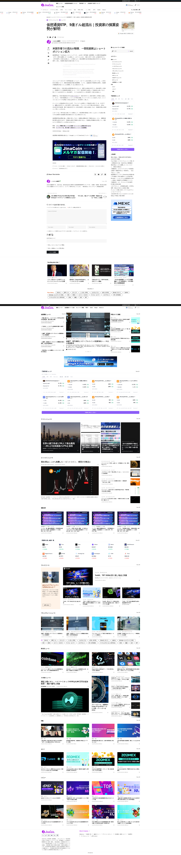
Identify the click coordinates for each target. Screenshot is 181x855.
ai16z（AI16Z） (106, 292)
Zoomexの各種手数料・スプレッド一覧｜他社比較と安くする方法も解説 (120, 329)
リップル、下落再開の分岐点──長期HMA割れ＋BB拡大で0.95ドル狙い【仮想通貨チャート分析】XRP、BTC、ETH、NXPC (128, 530)
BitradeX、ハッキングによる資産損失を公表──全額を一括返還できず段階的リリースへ (77, 669)
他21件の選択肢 (114, 126)
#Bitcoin (65, 71)
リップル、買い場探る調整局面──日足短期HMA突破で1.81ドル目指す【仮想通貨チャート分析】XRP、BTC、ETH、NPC (52, 530)
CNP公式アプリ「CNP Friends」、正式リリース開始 (101, 280)
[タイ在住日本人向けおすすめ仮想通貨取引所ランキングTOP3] (52, 812)
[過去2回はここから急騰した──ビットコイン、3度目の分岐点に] (70, 480)
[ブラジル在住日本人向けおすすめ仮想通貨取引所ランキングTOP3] (77, 812)
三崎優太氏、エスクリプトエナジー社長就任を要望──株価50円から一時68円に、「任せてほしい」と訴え (122, 170)
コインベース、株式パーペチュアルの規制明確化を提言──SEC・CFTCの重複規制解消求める (52, 669)
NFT (86, 297)
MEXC (74, 295)
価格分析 (43, 508)
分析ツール (66, 292)
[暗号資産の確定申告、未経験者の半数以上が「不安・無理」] (77, 730)
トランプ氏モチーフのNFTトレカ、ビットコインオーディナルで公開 (56, 280)
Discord (104, 9)
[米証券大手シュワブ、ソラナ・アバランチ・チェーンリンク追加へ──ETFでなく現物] (135, 679)
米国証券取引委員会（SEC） (81, 166)
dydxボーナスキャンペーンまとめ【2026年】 (51, 798)
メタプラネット (106, 295)
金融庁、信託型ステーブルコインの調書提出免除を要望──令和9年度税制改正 (77, 634)
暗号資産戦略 (43, 686)
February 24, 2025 (85, 77)
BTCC (62, 9)
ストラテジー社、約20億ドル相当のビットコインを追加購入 (71, 127)
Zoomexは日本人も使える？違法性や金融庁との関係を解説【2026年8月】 (120, 320)
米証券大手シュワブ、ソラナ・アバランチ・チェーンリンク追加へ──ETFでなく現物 (120, 678)
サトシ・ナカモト (68, 9)
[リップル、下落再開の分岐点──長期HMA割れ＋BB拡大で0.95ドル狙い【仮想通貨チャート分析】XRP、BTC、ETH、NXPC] (128, 518)
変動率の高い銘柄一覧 (48, 540)
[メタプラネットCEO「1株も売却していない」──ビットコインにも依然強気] (135, 473)
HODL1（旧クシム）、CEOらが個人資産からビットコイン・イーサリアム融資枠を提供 (120, 713)
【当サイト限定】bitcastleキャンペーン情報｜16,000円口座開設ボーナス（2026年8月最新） (91, 603)
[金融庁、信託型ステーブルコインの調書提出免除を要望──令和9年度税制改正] (77, 623)
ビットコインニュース (78, 339)
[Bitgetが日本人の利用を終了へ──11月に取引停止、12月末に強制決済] (103, 659)
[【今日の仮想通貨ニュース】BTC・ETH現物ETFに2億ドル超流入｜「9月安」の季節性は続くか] (110, 437)
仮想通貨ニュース (45, 314)
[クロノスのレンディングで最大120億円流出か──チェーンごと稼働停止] (103, 623)
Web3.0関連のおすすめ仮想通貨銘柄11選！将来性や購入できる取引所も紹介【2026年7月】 (103, 822)
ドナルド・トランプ (71, 166)
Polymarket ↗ (130, 129)
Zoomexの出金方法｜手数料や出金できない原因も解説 (120, 339)
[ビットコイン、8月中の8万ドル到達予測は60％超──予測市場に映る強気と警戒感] (135, 490)
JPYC (94, 9)
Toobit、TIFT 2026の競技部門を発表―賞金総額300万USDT (131, 602)
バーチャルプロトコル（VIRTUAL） (57, 297)
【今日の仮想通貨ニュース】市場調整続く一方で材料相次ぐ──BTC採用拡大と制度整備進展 (123, 281)
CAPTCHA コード (51, 238)
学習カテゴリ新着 (115, 314)
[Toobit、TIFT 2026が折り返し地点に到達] (78, 576)
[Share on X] (48, 37)
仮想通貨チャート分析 (45, 526)
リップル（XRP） (62, 166)
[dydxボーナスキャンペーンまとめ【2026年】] (52, 788)
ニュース (63, 20)
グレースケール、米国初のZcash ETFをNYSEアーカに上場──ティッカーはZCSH (100, 707)
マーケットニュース (53, 20)
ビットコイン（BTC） (100, 166)
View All (63, 314)
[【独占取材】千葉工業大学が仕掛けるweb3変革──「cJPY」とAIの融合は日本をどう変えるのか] (52, 730)
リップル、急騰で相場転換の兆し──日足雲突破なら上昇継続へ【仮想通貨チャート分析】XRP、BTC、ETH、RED (103, 530)
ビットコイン (75, 96)
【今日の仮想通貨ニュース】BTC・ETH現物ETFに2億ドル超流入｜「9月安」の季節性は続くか (110, 446)
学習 (111, 317)
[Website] (106, 181)
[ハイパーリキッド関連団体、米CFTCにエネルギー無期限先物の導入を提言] (135, 705)
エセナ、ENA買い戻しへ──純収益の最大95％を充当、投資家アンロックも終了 (120, 696)
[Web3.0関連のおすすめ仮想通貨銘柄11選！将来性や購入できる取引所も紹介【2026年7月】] (103, 812)
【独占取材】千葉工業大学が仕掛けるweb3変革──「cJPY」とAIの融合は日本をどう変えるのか (52, 741)
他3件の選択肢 (114, 111)
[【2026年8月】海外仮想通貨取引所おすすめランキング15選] (103, 788)
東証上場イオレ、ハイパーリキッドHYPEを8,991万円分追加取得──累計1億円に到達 (64, 682)
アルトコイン (91, 166)
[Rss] (137, 9)
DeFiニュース (118, 694)
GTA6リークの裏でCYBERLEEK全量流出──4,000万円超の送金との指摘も (119, 687)
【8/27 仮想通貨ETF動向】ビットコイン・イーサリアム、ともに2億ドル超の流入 (130, 446)
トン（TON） (88, 9)
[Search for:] (120, 51)
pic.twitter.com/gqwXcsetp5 (69, 74)
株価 (75, 297)
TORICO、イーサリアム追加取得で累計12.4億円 (52, 326)
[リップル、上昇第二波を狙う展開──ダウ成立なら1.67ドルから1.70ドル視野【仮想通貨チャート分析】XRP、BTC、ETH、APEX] (77, 518)
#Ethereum (80, 73)
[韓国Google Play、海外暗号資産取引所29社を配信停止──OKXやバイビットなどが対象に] (128, 659)
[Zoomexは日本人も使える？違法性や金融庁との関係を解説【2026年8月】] (135, 320)
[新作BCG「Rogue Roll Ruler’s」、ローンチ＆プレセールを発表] (79, 270)
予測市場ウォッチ (47, 371)
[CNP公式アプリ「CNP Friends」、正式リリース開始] (101, 270)
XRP (56, 105)
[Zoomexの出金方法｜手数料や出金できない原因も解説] (135, 339)
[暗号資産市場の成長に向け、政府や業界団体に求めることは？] (103, 730)
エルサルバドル (95, 292)
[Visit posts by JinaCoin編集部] (48, 181)
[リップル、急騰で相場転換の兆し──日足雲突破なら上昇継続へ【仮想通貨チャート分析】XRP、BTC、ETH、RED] (103, 518)
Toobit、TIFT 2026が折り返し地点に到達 (111, 575)
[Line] (134, 9)
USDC (70, 297)
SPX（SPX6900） (117, 295)
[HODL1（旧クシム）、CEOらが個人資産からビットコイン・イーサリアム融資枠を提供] (135, 714)
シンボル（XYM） (84, 292)
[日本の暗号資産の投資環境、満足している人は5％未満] (128, 730)
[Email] (50, 37)
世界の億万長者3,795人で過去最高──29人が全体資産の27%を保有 (59, 444)
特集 (42, 721)
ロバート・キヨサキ (83, 295)
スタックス (74, 292)
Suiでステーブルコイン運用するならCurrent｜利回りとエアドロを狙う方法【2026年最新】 (120, 349)
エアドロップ (45, 9)
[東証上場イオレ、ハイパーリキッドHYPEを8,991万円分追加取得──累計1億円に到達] (65, 700)
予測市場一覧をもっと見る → (122, 149)
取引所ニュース (45, 648)
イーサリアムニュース (49, 328)
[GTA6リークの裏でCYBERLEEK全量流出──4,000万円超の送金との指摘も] (135, 688)
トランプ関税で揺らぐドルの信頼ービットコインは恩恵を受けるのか (73, 126)
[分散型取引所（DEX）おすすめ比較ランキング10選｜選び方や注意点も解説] (77, 788)
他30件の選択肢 (119, 389)
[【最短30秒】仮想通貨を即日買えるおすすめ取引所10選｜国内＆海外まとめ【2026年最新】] (128, 788)
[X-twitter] (131, 9)
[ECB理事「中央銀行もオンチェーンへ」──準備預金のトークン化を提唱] (128, 623)
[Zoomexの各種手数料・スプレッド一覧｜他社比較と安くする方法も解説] (135, 330)
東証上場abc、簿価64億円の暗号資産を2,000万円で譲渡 (90, 447)
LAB (81, 297)
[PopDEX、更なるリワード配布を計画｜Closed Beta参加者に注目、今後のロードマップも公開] (111, 592)
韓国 (75, 9)
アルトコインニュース (49, 321)
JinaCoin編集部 (56, 41)
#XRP (83, 71)
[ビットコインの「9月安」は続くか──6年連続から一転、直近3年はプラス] (135, 464)
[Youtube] (136, 9)
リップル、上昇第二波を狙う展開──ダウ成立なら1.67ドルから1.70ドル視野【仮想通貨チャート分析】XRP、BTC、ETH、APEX (77, 530)
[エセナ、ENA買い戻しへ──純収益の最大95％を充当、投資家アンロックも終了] (135, 696)
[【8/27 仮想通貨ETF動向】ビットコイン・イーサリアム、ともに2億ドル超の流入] (130, 437)
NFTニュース (54, 277)
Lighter (126, 292)
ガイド (114, 317)
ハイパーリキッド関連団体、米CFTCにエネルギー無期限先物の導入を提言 (120, 705)
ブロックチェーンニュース (50, 336)
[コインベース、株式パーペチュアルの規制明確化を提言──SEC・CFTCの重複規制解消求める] (52, 659)
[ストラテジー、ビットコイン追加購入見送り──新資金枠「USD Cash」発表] (135, 482)
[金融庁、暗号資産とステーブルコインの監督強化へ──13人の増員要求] (52, 623)
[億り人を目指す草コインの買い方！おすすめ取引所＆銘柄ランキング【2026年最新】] (128, 812)
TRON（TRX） (81, 9)
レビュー (43, 777)
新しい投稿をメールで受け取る (56, 248)
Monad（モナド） (117, 292)
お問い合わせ (46, 605)
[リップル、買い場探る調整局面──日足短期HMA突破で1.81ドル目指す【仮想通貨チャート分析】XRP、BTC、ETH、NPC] (52, 518)
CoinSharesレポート (63, 168)
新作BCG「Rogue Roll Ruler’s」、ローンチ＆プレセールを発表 (79, 280)
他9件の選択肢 (114, 142)
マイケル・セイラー (95, 295)
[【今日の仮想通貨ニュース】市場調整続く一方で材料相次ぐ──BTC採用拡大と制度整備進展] (124, 270)
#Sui (86, 73)
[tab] (113, 99)
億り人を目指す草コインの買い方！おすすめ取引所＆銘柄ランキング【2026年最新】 (128, 822)
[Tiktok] (133, 9)
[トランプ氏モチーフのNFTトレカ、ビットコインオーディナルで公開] (57, 270)
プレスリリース (45, 565)
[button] (135, 5)
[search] (135, 307)
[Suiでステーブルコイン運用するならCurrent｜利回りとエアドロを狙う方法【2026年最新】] (135, 349)
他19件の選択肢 (45, 405)
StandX (98, 9)
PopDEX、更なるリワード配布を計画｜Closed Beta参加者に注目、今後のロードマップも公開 (111, 603)
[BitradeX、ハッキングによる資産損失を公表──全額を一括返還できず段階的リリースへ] (77, 659)
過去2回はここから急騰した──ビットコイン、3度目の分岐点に (87, 342)
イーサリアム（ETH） (54, 9)
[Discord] (139, 9)
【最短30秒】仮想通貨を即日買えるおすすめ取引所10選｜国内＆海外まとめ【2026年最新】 (128, 798)
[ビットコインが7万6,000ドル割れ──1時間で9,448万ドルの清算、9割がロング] (135, 499)
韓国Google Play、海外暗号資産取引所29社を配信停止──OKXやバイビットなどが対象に (128, 669)
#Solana (75, 73)
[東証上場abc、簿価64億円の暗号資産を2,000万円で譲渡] (90, 437)
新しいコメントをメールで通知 (56, 245)
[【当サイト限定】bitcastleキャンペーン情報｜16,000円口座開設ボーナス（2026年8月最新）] (92, 592)
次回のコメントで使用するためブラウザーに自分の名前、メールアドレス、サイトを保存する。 (68, 231)
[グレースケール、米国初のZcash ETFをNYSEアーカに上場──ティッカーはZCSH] (100, 689)
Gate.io (58, 292)
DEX (68, 295)
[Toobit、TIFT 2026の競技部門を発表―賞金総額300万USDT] (131, 592)
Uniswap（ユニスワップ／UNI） (56, 295)
